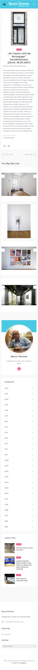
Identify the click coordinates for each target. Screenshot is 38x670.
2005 (6, 477)
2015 (6, 427)
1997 (6, 515)
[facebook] (4, 146)
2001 (6, 499)
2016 (6, 421)
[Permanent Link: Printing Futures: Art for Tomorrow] (10, 548)
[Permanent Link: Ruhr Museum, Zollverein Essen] (10, 579)
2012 (6, 443)
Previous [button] (3, 20)
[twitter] (8, 146)
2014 (6, 432)
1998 (6, 510)
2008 (7, 460)
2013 (6, 438)
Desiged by (19, 663)
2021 (6, 393)
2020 (6, 399)
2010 (6, 454)
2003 (6, 488)
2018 (6, 410)
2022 (6, 388)
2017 (6, 416)
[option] (19, 29)
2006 (6, 471)
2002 (6, 493)
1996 (6, 521)
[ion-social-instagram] (19, 368)
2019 (6, 405)
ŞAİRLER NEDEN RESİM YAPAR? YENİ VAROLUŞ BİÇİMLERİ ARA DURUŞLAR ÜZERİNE (24, 565)
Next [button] (34, 20)
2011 (6, 449)
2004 (7, 482)
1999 (6, 504)
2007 (19, 49)
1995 (6, 526)
